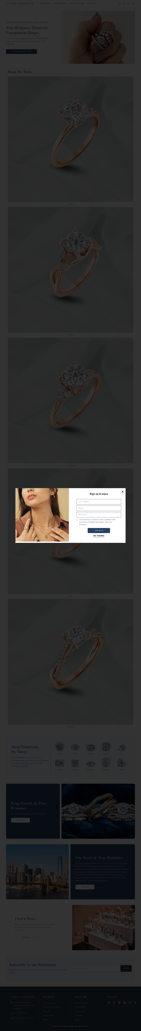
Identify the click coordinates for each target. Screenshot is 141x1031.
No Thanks (98, 536)
